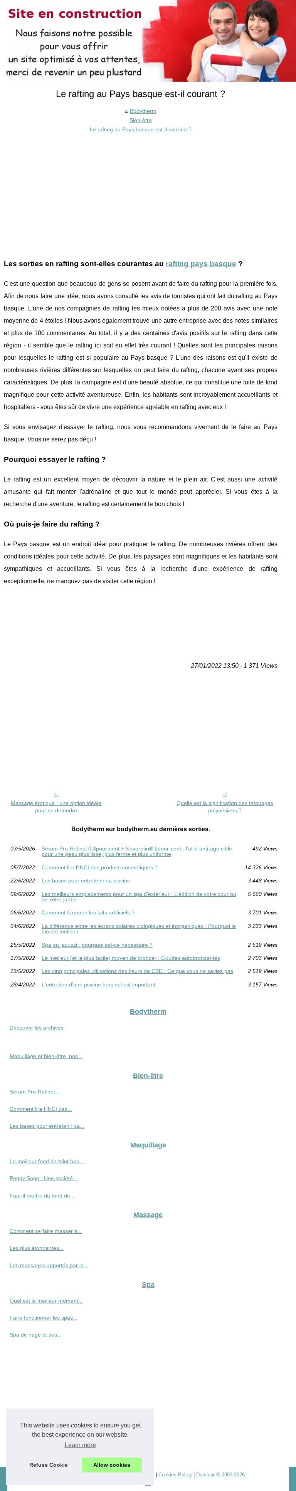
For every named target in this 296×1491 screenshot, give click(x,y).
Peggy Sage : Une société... (43, 1178)
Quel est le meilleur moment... (46, 1301)
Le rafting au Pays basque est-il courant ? (141, 129)
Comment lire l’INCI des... (41, 1109)
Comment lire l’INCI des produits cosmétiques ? (100, 867)
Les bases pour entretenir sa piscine (86, 880)
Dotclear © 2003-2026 (220, 1475)
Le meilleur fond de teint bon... (47, 1161)
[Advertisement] (140, 192)
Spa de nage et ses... (36, 1335)
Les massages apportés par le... (49, 1265)
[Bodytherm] (148, 41)
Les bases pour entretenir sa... (47, 1126)
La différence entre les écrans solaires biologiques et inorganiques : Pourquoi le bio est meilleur (139, 928)
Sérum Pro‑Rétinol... (34, 1091)
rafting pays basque (201, 264)
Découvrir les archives (37, 1028)
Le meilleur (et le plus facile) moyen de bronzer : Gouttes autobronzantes (131, 958)
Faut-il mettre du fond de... (42, 1195)
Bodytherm (143, 111)
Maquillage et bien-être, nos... (46, 1056)
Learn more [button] (80, 1445)
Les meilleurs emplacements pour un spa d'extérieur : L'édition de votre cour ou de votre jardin (139, 896)
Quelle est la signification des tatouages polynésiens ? (225, 806)
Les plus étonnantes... (37, 1248)
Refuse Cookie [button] (48, 1465)
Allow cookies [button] (111, 1465)
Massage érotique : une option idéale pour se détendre (56, 806)
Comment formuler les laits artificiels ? (88, 912)
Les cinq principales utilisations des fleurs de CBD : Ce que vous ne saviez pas (137, 971)
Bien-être (141, 120)
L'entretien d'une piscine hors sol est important (98, 984)
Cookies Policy (175, 1475)
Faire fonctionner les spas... (43, 1318)
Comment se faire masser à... (46, 1231)
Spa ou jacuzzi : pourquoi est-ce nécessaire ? (97, 945)
